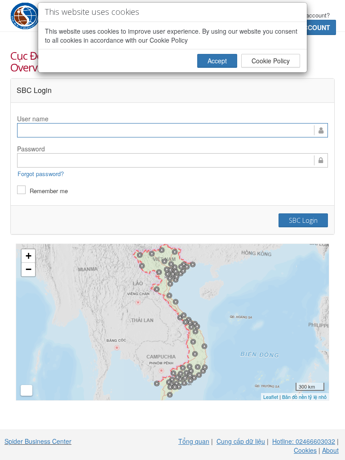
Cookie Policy (271, 60)
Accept (217, 60)
